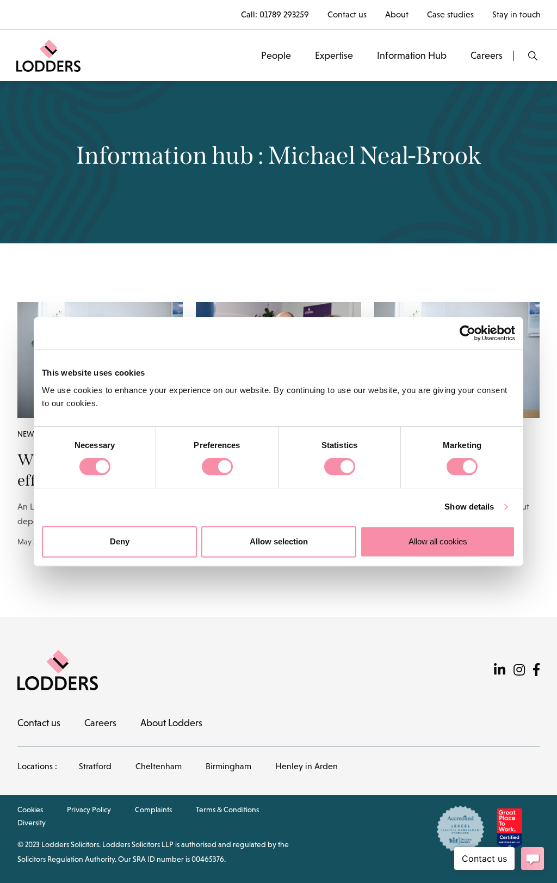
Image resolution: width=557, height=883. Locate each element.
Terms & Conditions (227, 809)
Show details (469, 506)
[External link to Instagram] (519, 670)
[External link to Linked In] (499, 670)
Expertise (334, 55)
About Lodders (171, 723)
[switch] (217, 466)
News (27, 434)
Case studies (450, 14)
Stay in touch (516, 14)
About (397, 14)
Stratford (95, 766)
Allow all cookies (438, 541)
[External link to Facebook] (536, 670)
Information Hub (412, 55)
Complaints (153, 809)
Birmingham (228, 766)
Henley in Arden (306, 766)
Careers (487, 55)
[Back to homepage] (48, 55)
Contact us (347, 14)
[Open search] (533, 56)
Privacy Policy (89, 809)
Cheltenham (158, 766)
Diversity (31, 822)
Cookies (30, 809)
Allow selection (279, 541)
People (276, 55)
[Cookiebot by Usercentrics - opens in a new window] (467, 333)
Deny (119, 541)
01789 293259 (284, 14)
